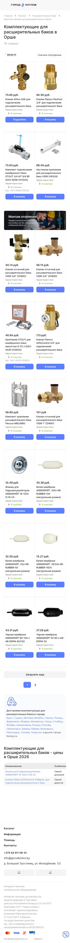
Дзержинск (13, 721)
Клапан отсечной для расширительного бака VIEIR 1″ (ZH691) (49, 420)
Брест (10, 717)
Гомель (49, 717)
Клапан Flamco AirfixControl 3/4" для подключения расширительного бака (49, 344)
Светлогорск (14, 728)
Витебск (39, 717)
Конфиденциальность (16, 938)
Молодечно (37, 721)
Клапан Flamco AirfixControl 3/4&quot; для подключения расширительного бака (27, 781)
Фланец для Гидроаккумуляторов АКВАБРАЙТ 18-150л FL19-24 (17, 492)
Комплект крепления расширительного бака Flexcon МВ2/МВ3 (18, 420)
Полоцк (58, 717)
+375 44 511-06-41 (15, 852)
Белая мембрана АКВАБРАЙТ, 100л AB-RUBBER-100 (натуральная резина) (48, 492)
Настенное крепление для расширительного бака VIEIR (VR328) (48, 173)
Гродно (18, 717)
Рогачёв (46, 725)
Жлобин (11, 725)
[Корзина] (64, 5)
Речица (36, 725)
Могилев (28, 717)
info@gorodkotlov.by (17, 858)
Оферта (38, 938)
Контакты (10, 845)
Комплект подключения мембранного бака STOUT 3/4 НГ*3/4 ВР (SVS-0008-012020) (18, 174)
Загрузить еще (35, 674)
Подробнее (19, 119)
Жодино (25, 721)
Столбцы (58, 721)
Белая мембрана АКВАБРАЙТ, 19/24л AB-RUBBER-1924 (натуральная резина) (50, 565)
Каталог (22, 15)
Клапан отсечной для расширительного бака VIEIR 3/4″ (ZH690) (49, 272)
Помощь (9, 840)
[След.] (43, 685)
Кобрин (35, 728)
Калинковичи (23, 725)
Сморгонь (36, 732)
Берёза (26, 728)
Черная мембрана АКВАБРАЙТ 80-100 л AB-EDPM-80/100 (17, 638)
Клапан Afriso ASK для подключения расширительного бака (18, 102)
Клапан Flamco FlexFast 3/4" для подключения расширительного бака (49, 102)
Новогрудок (13, 732)
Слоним (25, 732)
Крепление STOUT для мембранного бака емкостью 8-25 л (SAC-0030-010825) (18, 344)
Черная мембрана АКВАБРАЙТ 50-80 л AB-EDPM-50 (50, 638)
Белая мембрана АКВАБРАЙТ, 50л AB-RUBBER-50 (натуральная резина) (17, 565)
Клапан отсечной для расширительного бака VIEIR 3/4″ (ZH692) (18, 272)
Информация (12, 834)
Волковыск (47, 728)
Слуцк (48, 721)
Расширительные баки (44, 15)
